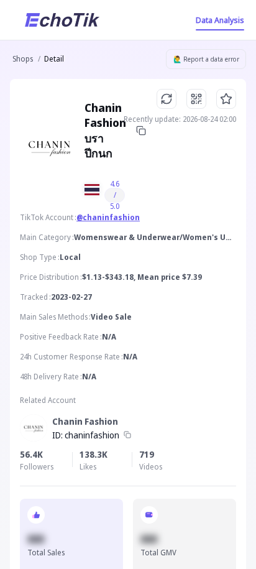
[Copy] (141, 131)
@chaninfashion (108, 217)
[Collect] (226, 99)
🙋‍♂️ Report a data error (206, 59)
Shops (22, 58)
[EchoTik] (62, 20)
